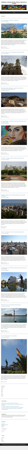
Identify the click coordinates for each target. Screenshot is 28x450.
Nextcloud (2, 437)
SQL (2, 439)
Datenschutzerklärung (4, 424)
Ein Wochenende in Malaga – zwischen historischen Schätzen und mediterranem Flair (12, 89)
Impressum (3, 423)
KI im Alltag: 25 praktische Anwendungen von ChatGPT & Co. (10, 406)
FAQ (2, 438)
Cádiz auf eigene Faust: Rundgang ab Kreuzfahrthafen (12, 52)
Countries (2, 441)
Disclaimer (2, 425)
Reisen (3, 189)
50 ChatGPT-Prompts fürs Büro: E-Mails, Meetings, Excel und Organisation (12, 407)
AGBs (2, 431)
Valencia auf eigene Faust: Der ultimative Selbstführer (12, 232)
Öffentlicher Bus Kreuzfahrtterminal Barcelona (11, 304)
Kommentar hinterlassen (5, 48)
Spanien (5, 189)
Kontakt (2, 426)
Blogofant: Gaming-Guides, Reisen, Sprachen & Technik (14, 2)
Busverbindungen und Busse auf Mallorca (10, 20)
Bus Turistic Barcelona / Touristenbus (9, 335)
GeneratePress (24, 444)
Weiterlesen (13, 44)
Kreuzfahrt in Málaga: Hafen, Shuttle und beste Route (12, 158)
